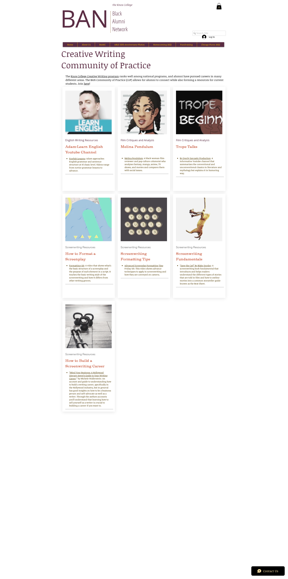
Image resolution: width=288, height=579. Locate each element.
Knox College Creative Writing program (95, 76)
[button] (219, 6)
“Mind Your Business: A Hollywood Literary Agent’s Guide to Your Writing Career (88, 375)
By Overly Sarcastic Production (195, 158)
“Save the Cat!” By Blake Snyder (195, 265)
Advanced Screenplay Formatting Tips (143, 265)
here (86, 83)
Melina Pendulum (133, 158)
